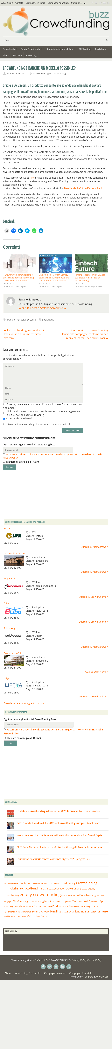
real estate (81, 906)
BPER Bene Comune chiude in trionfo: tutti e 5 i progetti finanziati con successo (60, 847)
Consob (56, 883)
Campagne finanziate (58, 2)
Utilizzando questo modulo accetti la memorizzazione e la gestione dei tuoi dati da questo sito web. (43, 413)
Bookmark (47, 319)
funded (91, 895)
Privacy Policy (78, 960)
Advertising (7, 2)
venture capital (20, 916)
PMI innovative (45, 906)
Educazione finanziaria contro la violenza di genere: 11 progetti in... (53, 859)
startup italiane (96, 911)
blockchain (25, 883)
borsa (35, 883)
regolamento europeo (13, 911)
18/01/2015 (39, 73)
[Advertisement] (56, 773)
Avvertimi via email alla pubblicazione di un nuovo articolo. (40, 424)
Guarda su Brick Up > (96, 671)
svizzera (31, 319)
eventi (64, 895)
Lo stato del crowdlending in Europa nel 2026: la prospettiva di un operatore (58, 811)
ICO (102, 895)
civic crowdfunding (44, 883)
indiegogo (7, 902)
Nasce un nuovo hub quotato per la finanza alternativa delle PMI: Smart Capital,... (61, 835)
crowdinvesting (49, 889)
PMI (36, 906)
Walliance (31, 916)
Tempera (88, 976)
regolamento (92, 906)
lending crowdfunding (32, 901)
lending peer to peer (57, 901)
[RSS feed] (108, 3)
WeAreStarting (42, 916)
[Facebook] (92, 3)
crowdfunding (67, 883)
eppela (84, 889)
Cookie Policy (94, 960)
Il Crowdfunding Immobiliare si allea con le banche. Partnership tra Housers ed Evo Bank (19, 277)
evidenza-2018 (73, 895)
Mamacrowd (80, 901)
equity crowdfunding (40, 894)
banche (11, 319)
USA (12, 916)
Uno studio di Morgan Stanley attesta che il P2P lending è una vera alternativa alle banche (54, 277)
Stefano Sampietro (17, 73)
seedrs (64, 912)
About (8, 973)
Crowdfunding (58, 73)
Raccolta (21, 319)
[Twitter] (100, 3)
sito (33, 177)
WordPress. (102, 976)
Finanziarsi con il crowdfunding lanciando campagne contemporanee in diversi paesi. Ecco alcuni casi (85, 334)
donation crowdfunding (68, 888)
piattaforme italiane (23, 906)
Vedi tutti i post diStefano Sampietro (42, 308)
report (26, 911)
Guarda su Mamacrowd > (94, 546)
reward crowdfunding (45, 911)
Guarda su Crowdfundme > (93, 596)
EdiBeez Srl (40, 960)
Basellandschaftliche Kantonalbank (83, 188)
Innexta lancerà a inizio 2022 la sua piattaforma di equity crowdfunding (90, 277)
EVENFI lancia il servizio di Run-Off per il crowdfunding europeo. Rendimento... (59, 823)
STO (5, 916)
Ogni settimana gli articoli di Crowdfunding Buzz (29, 444)
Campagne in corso (35, 2)
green (97, 895)
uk (8, 916)
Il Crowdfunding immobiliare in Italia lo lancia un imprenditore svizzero (25, 334)
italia (15, 901)
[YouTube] (96, 3)
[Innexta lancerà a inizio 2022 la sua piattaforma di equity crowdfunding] (91, 263)
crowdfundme (32, 888)
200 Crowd (8, 883)
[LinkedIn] (104, 3)
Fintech (83, 895)
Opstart (93, 901)
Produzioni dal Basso (64, 906)
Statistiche (76, 2)
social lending (75, 911)
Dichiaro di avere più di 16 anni (23, 461)
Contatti (19, 2)
